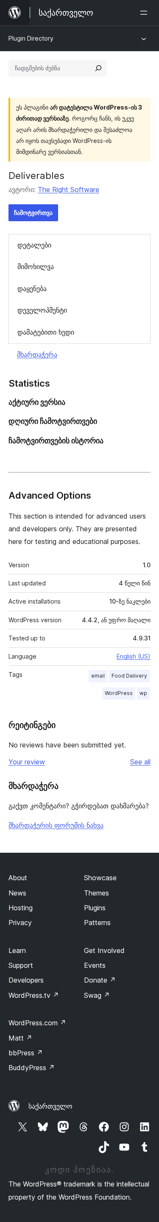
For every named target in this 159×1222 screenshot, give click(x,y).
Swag (97, 995)
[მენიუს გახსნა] (145, 12)
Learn (17, 950)
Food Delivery (129, 676)
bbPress (25, 1053)
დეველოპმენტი (42, 310)
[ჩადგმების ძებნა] (98, 68)
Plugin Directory (30, 38)
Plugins (95, 907)
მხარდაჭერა (37, 354)
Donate (100, 980)
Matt (20, 1038)
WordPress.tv (33, 995)
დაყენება (32, 288)
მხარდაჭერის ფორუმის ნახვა (55, 825)
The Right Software (68, 189)
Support (20, 965)
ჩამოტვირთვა (33, 212)
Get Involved (104, 950)
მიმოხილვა (35, 266)
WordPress (119, 693)
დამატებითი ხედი (45, 332)
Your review (26, 762)
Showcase (100, 877)
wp (143, 693)
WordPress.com (37, 1023)
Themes (96, 893)
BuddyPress (31, 1067)
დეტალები (34, 245)
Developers (26, 980)
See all (140, 762)
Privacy (20, 922)
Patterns (97, 922)
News (17, 893)
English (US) (134, 656)
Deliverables (36, 175)
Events (95, 965)
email (98, 676)
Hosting (20, 907)
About (17, 877)
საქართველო (50, 1106)
